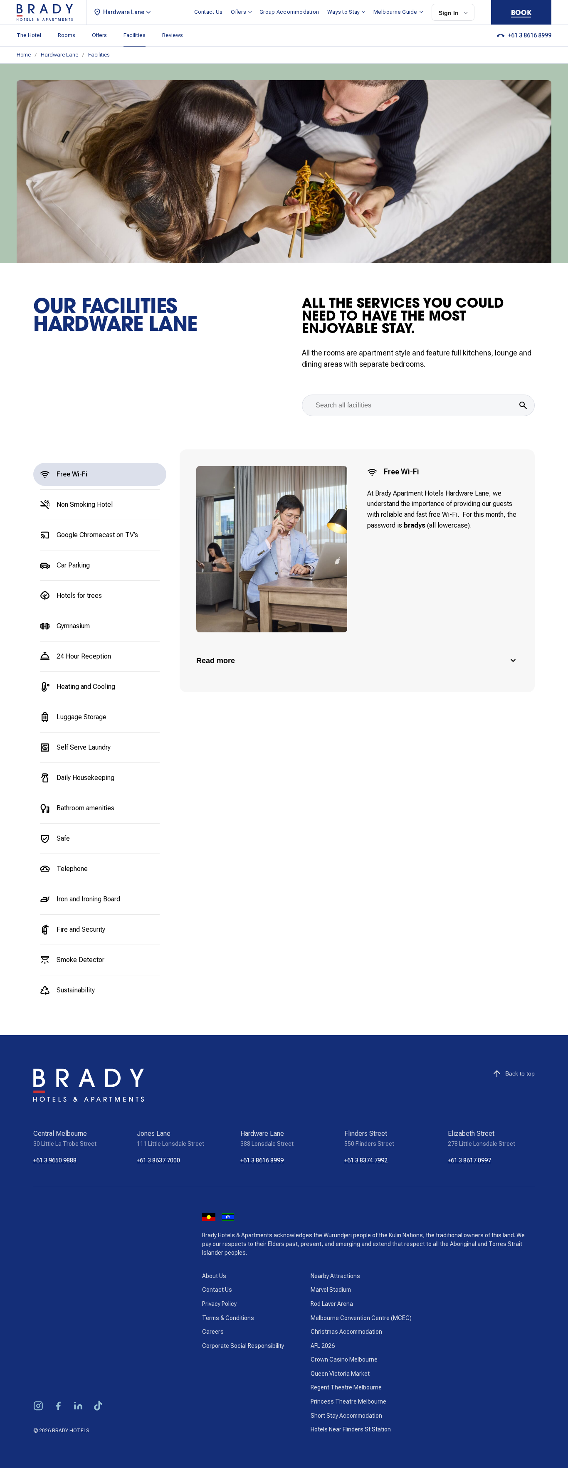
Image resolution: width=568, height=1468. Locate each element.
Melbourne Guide (395, 12)
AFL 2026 (323, 1345)
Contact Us (208, 12)
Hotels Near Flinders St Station (351, 1429)
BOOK (521, 12)
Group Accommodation (289, 12)
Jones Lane (153, 1133)
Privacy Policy (219, 1303)
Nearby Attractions (335, 1276)
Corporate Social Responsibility (243, 1345)
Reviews (172, 35)
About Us (214, 1276)
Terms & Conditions (228, 1318)
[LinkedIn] (78, 1407)
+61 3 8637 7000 (158, 1160)
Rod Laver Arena (332, 1303)
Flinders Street (365, 1133)
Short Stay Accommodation (346, 1415)
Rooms (66, 35)
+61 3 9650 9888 (55, 1160)
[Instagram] (38, 1407)
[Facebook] (58, 1407)
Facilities (134, 35)
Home (24, 55)
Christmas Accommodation (346, 1331)
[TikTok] (98, 1407)
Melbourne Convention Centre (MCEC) (361, 1318)
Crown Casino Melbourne (344, 1359)
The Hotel (29, 35)
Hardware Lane (59, 55)
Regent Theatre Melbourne (346, 1387)
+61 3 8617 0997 (469, 1160)
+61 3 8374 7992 (366, 1160)
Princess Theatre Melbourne (348, 1401)
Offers (238, 12)
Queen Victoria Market (340, 1373)
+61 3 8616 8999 (262, 1160)
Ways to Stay (343, 12)
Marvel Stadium (331, 1289)
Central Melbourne (60, 1133)
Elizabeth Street (471, 1133)
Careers (213, 1331)
